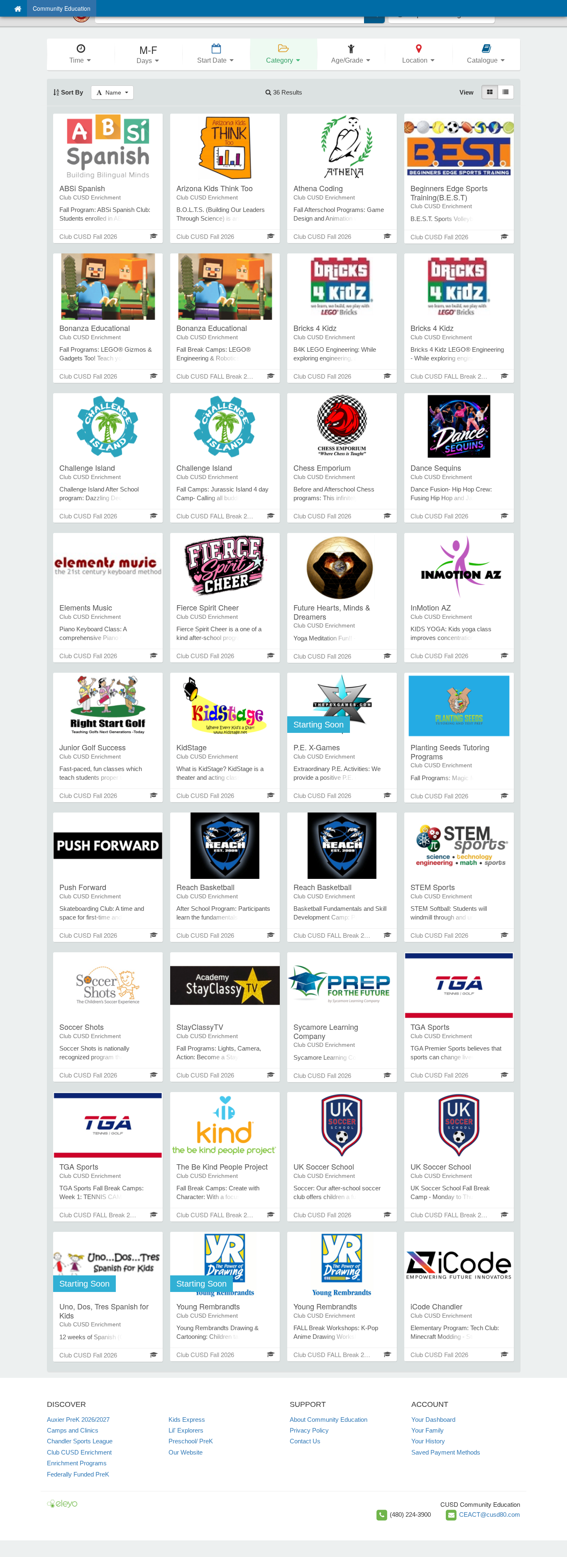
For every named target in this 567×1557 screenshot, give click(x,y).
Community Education (61, 8)
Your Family (427, 1430)
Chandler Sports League (79, 1441)
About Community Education (328, 1419)
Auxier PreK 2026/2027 (78, 1419)
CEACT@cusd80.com (489, 1514)
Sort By (71, 92)
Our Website (186, 1452)
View (466, 92)
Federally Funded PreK (78, 1474)
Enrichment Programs (77, 1463)
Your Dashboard (433, 1419)
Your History (428, 1441)
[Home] (17, 8)
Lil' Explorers (186, 1430)
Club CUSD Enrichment (79, 1452)
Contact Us (305, 1441)
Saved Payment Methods (445, 1452)
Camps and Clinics (72, 1430)
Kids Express (187, 1419)
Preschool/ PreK (191, 1441)
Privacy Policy (309, 1430)
